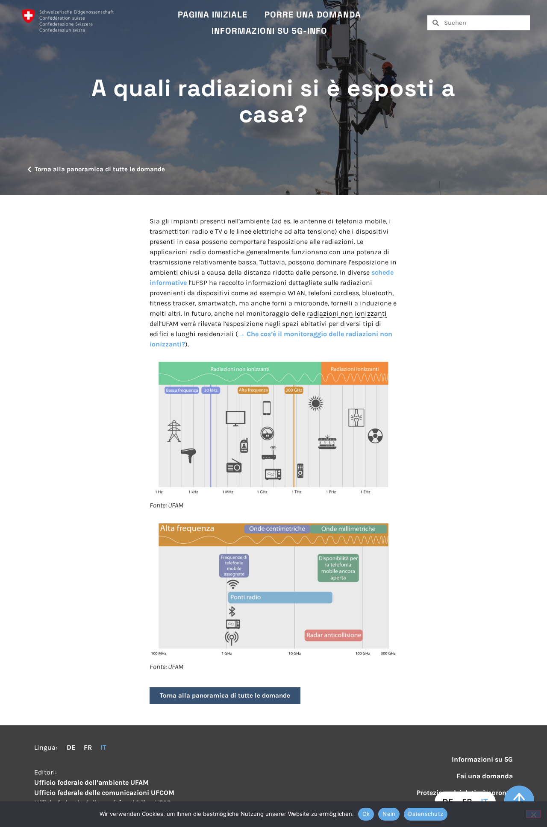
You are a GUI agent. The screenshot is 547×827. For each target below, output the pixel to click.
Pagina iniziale (212, 14)
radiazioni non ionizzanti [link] (347, 313)
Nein (388, 813)
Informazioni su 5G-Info (269, 30)
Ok (366, 813)
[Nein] (533, 814)
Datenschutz (425, 813)
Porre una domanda (313, 14)
